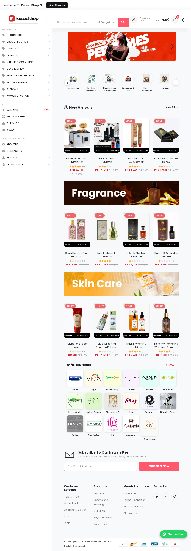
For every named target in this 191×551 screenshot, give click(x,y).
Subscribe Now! (159, 466)
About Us (99, 493)
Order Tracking (73, 503)
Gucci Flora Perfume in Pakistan (77, 254)
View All (170, 107)
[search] (122, 22)
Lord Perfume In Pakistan (106, 254)
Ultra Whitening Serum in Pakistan (107, 345)
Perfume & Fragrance (20, 75)
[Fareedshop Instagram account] (165, 496)
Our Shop (99, 511)
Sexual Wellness (17, 82)
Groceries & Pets (18, 41)
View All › (171, 364)
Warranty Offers (133, 506)
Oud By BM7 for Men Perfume (166, 254)
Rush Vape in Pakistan (107, 160)
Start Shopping (57, 5)
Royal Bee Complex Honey (166, 160)
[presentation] (71, 46)
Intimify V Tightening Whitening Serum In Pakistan (166, 347)
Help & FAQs (71, 497)
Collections (130, 493)
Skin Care (13, 89)
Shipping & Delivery (75, 510)
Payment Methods (105, 517)
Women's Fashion (18, 96)
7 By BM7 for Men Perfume (136, 254)
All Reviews (130, 513)
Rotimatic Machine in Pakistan (77, 160)
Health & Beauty (17, 55)
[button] (175, 20)
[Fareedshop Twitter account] (156, 496)
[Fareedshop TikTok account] (174, 496)
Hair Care (13, 48)
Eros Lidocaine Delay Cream (136, 160)
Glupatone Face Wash (77, 345)
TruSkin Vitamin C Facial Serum (136, 345)
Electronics (14, 35)
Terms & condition (134, 500)
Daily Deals (100, 524)
